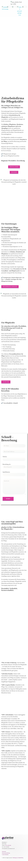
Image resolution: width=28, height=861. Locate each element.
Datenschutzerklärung (6, 853)
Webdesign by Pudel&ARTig (18, 857)
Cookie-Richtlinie (5, 854)
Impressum (4, 851)
